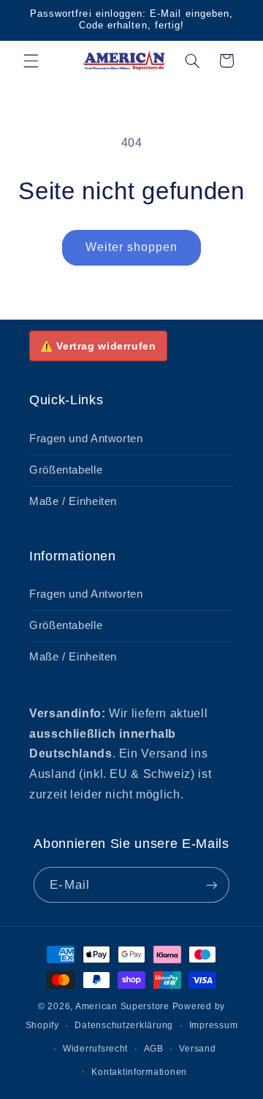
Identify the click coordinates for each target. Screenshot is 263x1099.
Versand (197, 1048)
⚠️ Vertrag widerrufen (98, 346)
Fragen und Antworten (86, 438)
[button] (30, 60)
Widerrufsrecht (95, 1048)
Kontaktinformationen (139, 1072)
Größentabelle (65, 470)
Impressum (213, 1025)
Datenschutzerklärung (124, 1025)
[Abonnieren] (211, 885)
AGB (154, 1048)
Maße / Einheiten (73, 501)
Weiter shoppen (131, 247)
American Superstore (122, 1006)
